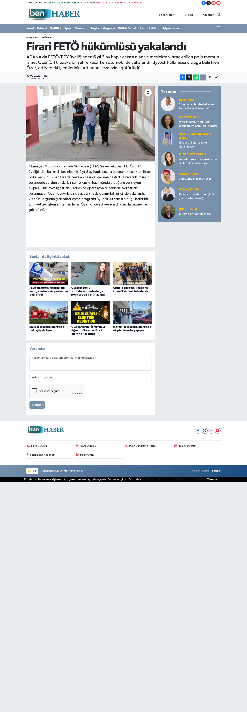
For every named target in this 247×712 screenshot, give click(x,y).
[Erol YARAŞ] (168, 103)
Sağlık (94, 28)
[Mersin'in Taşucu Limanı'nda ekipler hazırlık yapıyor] (132, 312)
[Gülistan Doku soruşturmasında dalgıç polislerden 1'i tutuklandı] (90, 273)
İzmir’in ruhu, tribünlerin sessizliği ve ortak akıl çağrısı (197, 124)
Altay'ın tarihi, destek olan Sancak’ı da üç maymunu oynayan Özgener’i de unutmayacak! (196, 106)
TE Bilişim (215, 470)
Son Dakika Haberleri (42, 454)
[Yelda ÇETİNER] (168, 194)
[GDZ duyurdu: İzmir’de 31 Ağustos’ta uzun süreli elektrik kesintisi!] (90, 312)
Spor (67, 28)
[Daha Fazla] (203, 77)
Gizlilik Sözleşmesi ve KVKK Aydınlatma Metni (174, 479)
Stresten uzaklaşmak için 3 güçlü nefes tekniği (196, 196)
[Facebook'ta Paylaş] (182, 77)
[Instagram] (211, 431)
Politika (55, 28)
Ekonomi (80, 28)
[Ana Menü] (219, 28)
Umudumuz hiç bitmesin (194, 178)
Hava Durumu (39, 446)
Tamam (212, 479)
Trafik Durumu (88, 446)
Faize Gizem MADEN (192, 154)
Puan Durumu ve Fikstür (142, 446)
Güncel (42, 28)
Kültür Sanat (127, 28)
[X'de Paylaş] (189, 77)
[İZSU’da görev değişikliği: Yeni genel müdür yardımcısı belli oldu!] (48, 273)
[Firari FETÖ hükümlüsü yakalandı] (90, 123)
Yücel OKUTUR (188, 209)
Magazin (108, 28)
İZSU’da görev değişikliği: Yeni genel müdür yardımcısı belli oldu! (48, 291)
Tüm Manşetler (187, 446)
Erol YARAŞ (186, 99)
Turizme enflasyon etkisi (194, 213)
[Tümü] (216, 91)
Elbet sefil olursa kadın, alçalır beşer (193, 144)
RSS (33, 470)
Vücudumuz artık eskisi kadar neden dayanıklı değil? (197, 161)
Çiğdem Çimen (188, 117)
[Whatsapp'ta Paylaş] (196, 77)
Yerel (30, 28)
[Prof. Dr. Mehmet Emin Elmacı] (168, 139)
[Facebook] (198, 431)
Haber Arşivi (87, 454)
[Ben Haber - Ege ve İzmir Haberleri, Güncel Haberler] (53, 15)
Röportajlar (170, 28)
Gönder (37, 404)
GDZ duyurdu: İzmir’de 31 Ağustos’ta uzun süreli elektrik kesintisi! (89, 330)
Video (189, 14)
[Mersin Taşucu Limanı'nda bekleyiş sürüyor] (48, 312)
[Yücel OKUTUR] (168, 211)
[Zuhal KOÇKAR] (168, 176)
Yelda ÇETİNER (188, 189)
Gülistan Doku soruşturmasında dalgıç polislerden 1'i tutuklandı (88, 291)
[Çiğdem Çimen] (168, 121)
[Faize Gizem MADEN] (168, 158)
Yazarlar (208, 14)
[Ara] (219, 15)
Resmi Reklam (149, 28)
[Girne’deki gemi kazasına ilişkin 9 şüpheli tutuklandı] (132, 273)
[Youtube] (218, 431)
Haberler (32, 37)
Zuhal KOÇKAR (188, 174)
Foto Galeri (166, 14)
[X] (205, 431)
